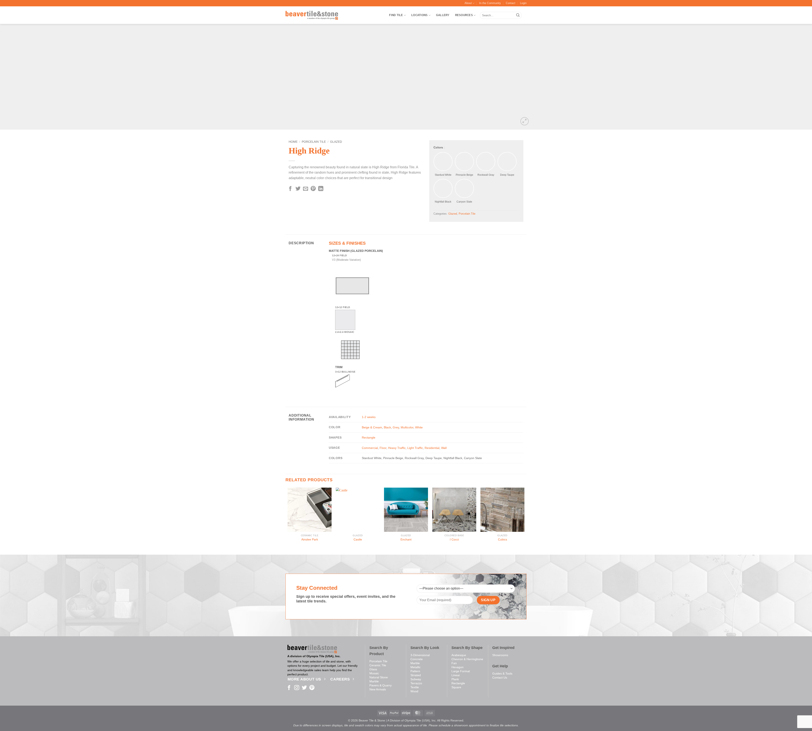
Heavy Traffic (397, 448)
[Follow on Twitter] (304, 688)
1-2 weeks (369, 417)
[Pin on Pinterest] (313, 189)
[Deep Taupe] (507, 161)
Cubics (502, 539)
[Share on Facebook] (290, 189)
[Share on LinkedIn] (320, 189)
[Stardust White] (443, 161)
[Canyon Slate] (464, 188)
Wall (444, 448)
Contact (510, 3)
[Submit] (517, 15)
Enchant (406, 539)
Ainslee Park (309, 539)
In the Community (490, 3)
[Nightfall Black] (443, 188)
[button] (523, 3)
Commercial (370, 448)
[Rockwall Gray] (485, 161)
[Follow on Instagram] (296, 688)
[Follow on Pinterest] (311, 688)
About (468, 3)
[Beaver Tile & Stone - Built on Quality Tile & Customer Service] (311, 15)
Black (387, 427)
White (419, 427)
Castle (358, 539)
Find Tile (396, 15)
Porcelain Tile (314, 141)
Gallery (443, 15)
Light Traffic (415, 448)
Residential (432, 448)
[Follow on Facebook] (289, 688)
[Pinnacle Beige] (464, 161)
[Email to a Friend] (305, 189)
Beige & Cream (372, 427)
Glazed (336, 141)
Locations (419, 15)
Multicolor (407, 427)
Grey (396, 427)
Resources (464, 15)
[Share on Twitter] (297, 189)
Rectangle (368, 437)
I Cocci (454, 539)
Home (293, 141)
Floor (383, 448)
